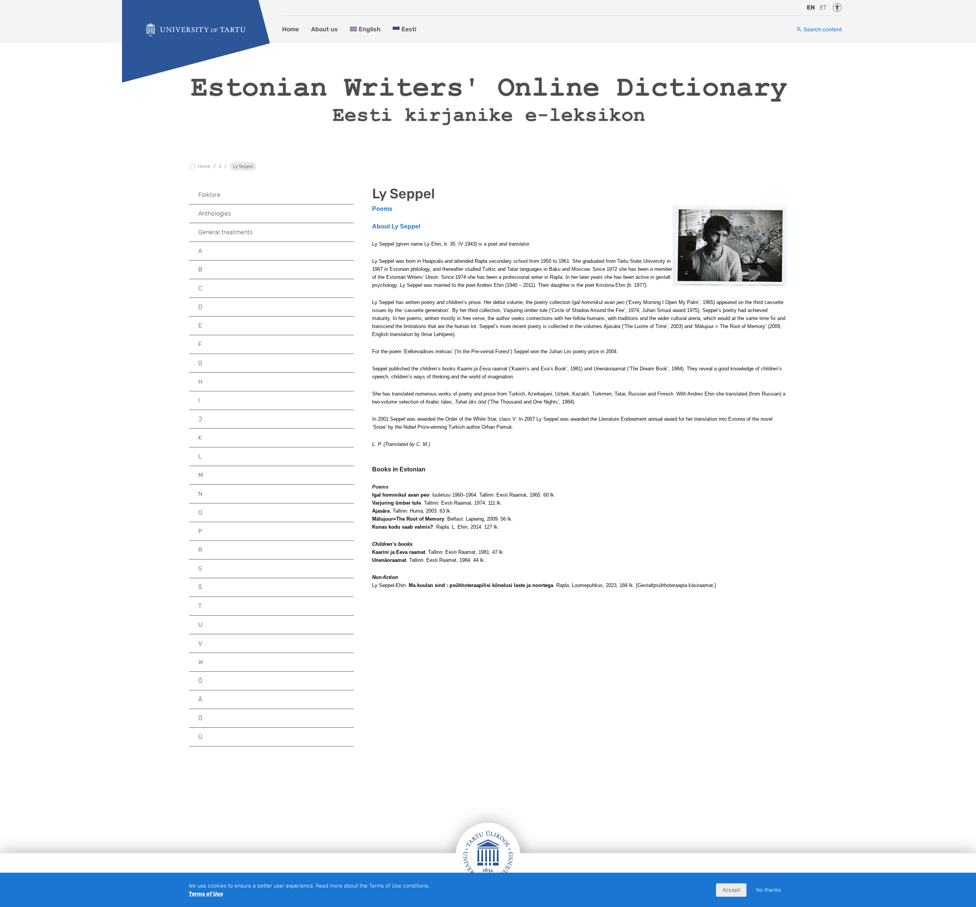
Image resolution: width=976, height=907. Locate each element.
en (811, 7)
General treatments (225, 232)
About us (324, 29)
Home (290, 29)
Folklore (209, 194)
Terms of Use (206, 894)
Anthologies (214, 213)
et (823, 7)
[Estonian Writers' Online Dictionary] (196, 30)
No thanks (768, 890)
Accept (731, 890)
